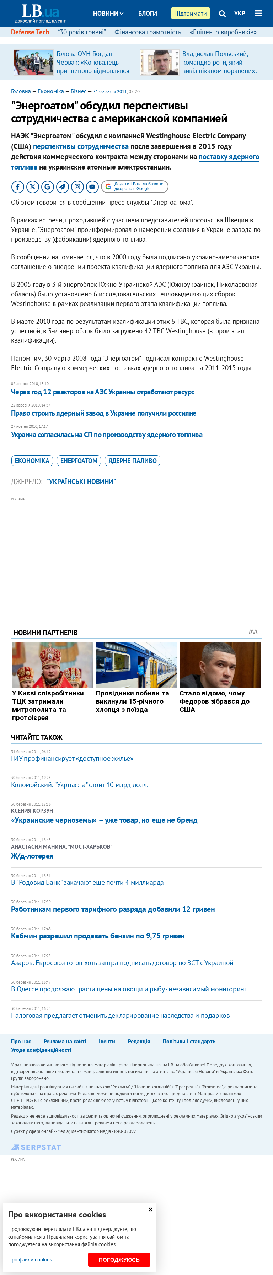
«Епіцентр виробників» (223, 32)
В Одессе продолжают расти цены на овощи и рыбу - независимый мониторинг (129, 989)
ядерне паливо (132, 461)
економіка (32, 461)
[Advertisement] (136, 553)
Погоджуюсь (119, 1260)
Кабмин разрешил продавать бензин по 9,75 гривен (98, 936)
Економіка (51, 91)
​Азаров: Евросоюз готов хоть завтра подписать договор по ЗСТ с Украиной (122, 962)
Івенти (107, 1041)
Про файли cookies (30, 1259)
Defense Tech (30, 32)
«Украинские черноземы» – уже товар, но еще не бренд (104, 820)
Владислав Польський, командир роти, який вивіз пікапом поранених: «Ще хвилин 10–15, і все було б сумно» (219, 70)
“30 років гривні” (82, 32)
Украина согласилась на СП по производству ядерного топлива (107, 434)
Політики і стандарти (189, 1041)
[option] (74, 62)
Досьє (142, 40)
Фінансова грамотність (147, 32)
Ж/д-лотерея (32, 856)
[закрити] (150, 1209)
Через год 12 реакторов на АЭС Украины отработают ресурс (102, 392)
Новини (105, 13)
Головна (21, 91)
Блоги (147, 13)
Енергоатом (78, 461)
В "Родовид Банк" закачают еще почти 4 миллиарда (87, 882)
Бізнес (78, 91)
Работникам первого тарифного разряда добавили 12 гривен (113, 909)
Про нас (21, 1041)
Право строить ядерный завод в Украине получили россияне (104, 413)
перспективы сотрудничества (81, 146)
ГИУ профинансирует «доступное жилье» (72, 758)
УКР (239, 13)
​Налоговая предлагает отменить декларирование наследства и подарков (120, 1015)
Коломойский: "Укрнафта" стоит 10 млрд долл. (79, 784)
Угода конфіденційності (41, 1049)
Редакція (139, 1041)
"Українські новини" (81, 481)
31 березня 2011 (110, 91)
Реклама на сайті (65, 1041)
